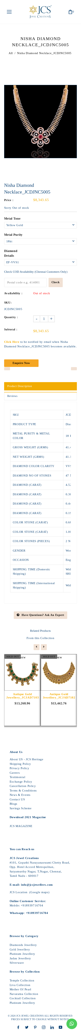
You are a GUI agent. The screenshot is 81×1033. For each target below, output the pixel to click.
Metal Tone (12, 218)
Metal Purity (13, 234)
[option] (40, 121)
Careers (15, 772)
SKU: (8, 302)
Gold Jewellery (20, 949)
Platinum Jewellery (22, 953)
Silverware (17, 962)
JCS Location (19, 892)
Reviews (12, 396)
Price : (9, 200)
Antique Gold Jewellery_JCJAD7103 (22, 696)
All (11, 53)
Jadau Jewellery (20, 958)
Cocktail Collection (23, 998)
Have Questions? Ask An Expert (43, 615)
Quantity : (11, 317)
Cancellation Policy (23, 786)
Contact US (17, 799)
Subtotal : (10, 329)
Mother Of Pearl (20, 989)
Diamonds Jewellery (23, 945)
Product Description (19, 386)
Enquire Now (21, 363)
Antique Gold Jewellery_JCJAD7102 (59, 696)
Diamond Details (10, 253)
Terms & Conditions (23, 790)
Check (56, 282)
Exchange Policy (21, 781)
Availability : (13, 293)
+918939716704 (32, 905)
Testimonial (17, 777)
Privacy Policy (19, 768)
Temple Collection (22, 980)
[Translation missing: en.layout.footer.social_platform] (19, 1027)
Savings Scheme (21, 808)
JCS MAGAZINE (21, 826)
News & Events (20, 794)
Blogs (13, 803)
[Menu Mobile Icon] (9, 11)
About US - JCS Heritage (26, 759)
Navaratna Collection (24, 993)
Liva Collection (20, 985)
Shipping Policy (20, 763)
